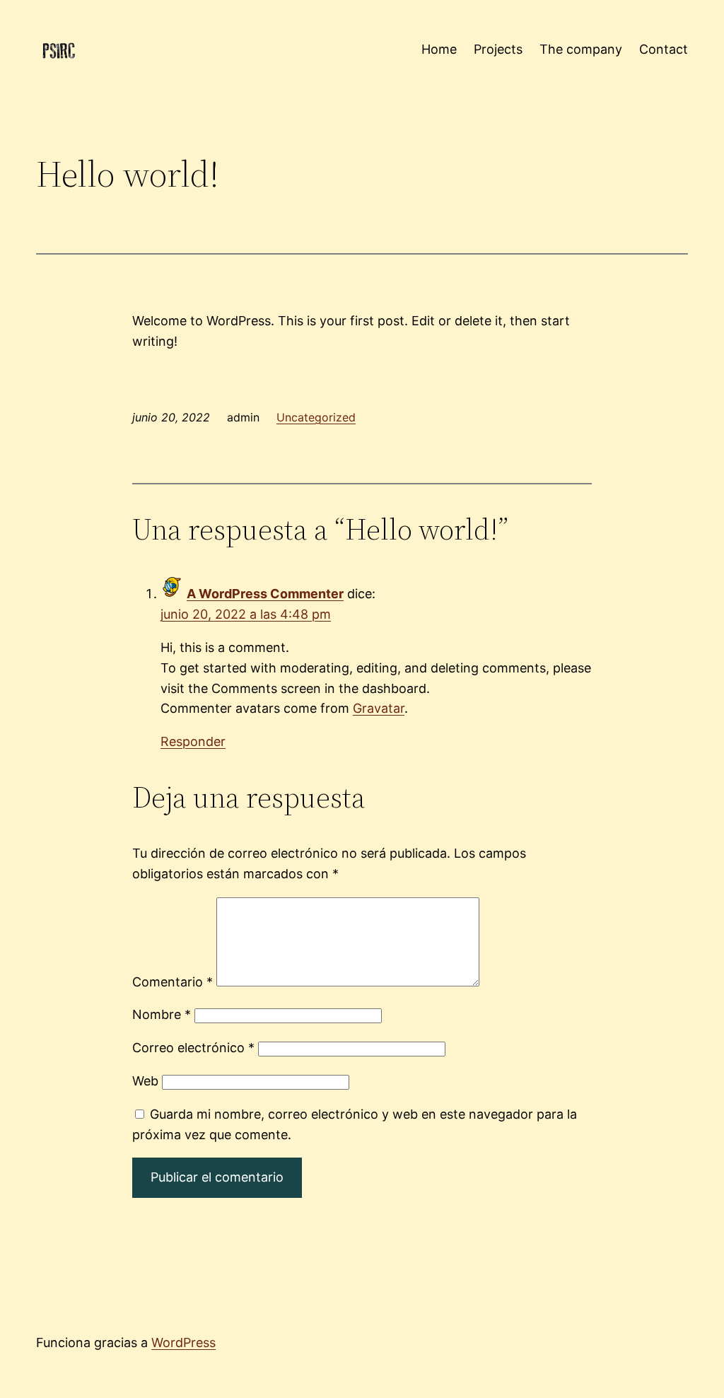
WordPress (183, 1342)
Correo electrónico (193, 1047)
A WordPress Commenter (265, 593)
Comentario (172, 981)
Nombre (161, 1014)
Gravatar (378, 708)
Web (145, 1080)
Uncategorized (316, 417)
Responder (193, 741)
